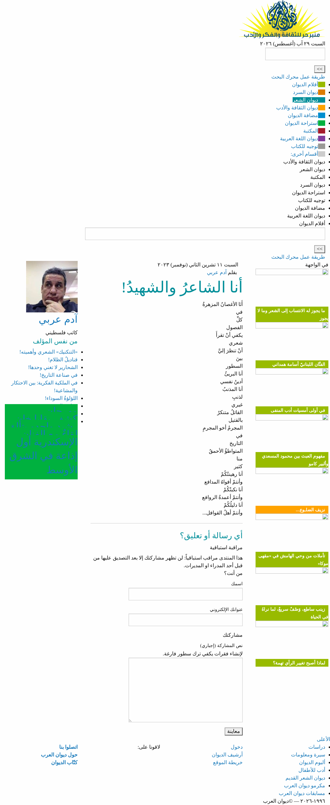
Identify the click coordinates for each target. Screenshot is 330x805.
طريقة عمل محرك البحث (298, 76)
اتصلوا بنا (68, 747)
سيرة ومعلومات (308, 754)
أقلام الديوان (305, 84)
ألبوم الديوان (312, 762)
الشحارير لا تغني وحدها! (53, 367)
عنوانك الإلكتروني (226, 609)
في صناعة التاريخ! (59, 375)
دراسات (316, 747)
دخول (237, 747)
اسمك (237, 583)
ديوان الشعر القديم (305, 778)
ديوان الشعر (305, 100)
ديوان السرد (305, 92)
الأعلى (323, 739)
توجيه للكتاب (304, 146)
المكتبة (310, 131)
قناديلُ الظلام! (63, 359)
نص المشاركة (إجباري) (221, 645)
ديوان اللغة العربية (299, 138)
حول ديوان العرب (59, 754)
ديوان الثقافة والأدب (297, 107)
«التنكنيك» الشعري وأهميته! (48, 352)
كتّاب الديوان (64, 762)
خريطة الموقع (228, 762)
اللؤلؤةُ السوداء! (61, 398)
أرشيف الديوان (227, 754)
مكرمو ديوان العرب (304, 785)
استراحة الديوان (301, 123)
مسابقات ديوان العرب (302, 793)
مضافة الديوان (303, 115)
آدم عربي (217, 272)
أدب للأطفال (311, 770)
